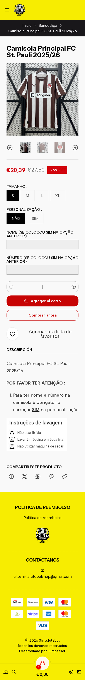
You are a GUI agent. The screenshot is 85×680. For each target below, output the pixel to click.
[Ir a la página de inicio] (19, 10)
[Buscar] (13, 670)
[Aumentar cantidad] (73, 286)
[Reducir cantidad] (11, 286)
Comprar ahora (43, 315)
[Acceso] (71, 670)
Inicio (27, 25)
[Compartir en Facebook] (11, 477)
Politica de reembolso (42, 517)
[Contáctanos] (79, 670)
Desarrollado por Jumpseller (42, 651)
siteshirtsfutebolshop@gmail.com (43, 576)
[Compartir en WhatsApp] (38, 477)
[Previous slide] (10, 147)
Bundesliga (48, 25)
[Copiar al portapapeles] (64, 477)
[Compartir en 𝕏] (24, 477)
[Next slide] (75, 147)
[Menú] (7, 9)
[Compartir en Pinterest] (51, 477)
